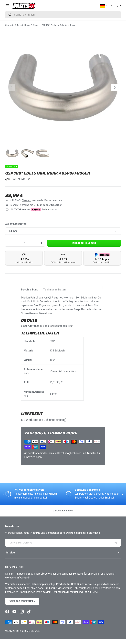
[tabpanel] (63, 348)
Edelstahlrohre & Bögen (28, 25)
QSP (7, 179)
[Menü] (7, 5)
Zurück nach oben (63, 510)
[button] (118, 5)
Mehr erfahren (49, 209)
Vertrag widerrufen (22, 601)
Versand (26, 200)
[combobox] (63, 14)
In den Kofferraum (84, 243)
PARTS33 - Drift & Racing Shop (25, 631)
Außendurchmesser (16, 223)
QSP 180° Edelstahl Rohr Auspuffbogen (59, 25)
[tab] (29, 289)
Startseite (9, 25)
